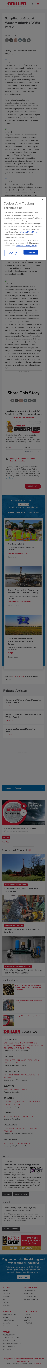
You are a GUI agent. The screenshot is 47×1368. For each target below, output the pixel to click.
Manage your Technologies (13, 253)
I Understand (31, 252)
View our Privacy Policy (26, 246)
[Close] (42, 199)
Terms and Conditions (28, 232)
